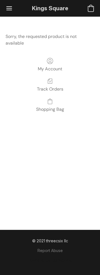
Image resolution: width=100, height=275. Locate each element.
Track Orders (50, 89)
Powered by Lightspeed (50, 260)
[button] (50, 8)
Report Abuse (50, 250)
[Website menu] (9, 8)
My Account (50, 69)
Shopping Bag (50, 109)
